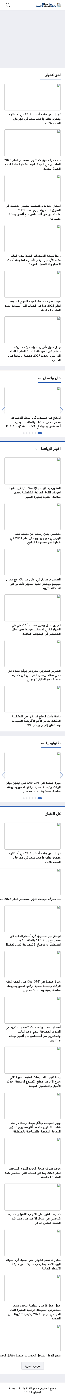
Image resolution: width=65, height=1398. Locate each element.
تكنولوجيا (53, 743)
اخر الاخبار (53, 75)
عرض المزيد (33, 1366)
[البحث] (8, 5)
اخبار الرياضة (50, 448)
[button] (40, 433)
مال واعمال (52, 378)
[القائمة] (18, 5)
